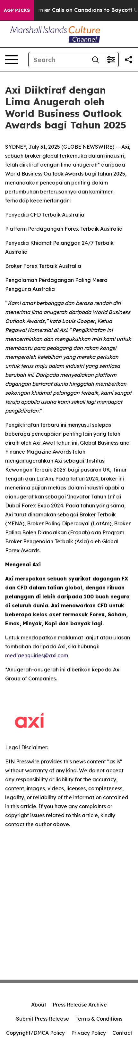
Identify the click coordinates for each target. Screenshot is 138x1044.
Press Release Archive (80, 1004)
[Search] (95, 59)
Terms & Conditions (98, 1018)
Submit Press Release (42, 1018)
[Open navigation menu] (11, 59)
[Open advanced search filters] (110, 59)
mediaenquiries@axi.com (36, 655)
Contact (122, 1033)
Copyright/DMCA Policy (35, 1033)
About (38, 1004)
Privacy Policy (88, 1033)
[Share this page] (128, 59)
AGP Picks (17, 10)
